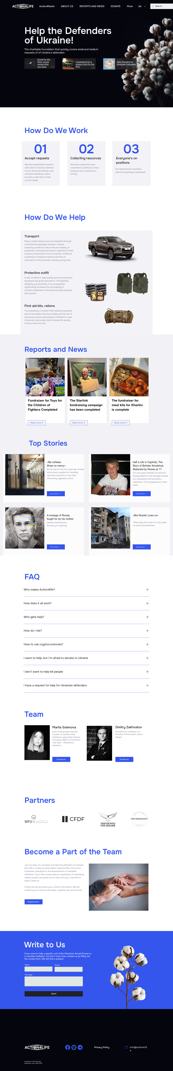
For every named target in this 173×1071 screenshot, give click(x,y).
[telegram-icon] (80, 1047)
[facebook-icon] (67, 1047)
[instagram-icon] (73, 1047)
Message (28, 975)
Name (27, 965)
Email (57, 965)
